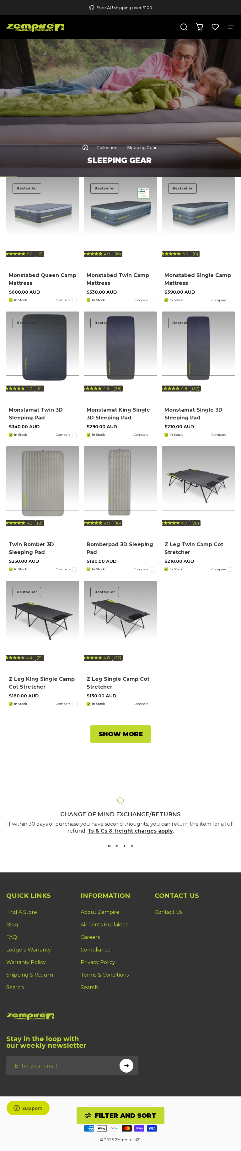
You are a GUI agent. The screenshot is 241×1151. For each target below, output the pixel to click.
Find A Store (21, 912)
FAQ (11, 937)
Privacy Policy (98, 962)
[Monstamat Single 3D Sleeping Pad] (198, 348)
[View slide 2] (116, 846)
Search (15, 987)
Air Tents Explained (105, 925)
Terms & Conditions (105, 975)
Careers (90, 937)
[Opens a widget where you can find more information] (28, 1108)
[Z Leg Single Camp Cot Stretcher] (120, 617)
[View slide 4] (132, 846)
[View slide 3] (124, 846)
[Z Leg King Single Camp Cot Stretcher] (42, 617)
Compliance (95, 950)
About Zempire (100, 912)
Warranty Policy (26, 962)
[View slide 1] (109, 846)
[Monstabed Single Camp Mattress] (198, 213)
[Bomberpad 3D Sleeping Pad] (120, 482)
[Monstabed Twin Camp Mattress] (120, 213)
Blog (12, 925)
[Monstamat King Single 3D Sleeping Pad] (120, 348)
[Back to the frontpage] (85, 147)
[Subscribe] (126, 1066)
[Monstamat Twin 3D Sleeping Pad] (42, 348)
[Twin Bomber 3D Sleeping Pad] (42, 482)
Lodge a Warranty (28, 950)
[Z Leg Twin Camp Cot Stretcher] (198, 482)
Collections (107, 147)
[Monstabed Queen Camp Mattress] (42, 213)
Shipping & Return (29, 975)
